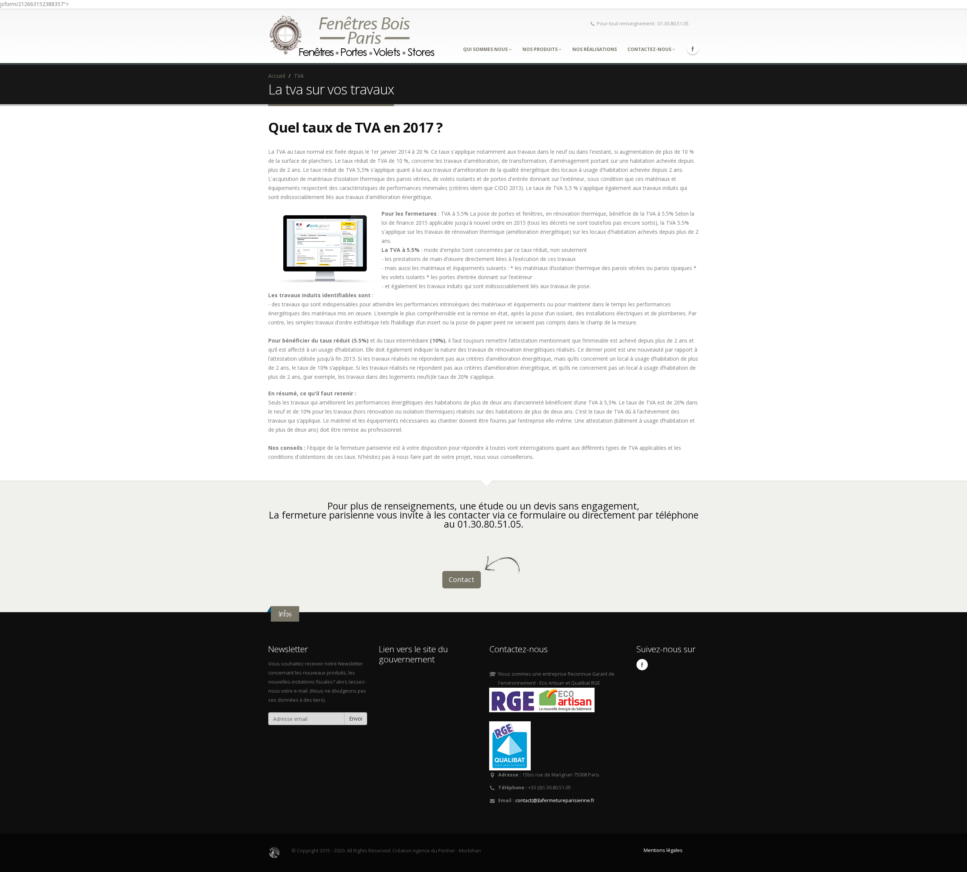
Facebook (692, 48)
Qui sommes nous (486, 49)
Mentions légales (663, 850)
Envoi (355, 718)
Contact (461, 579)
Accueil (276, 75)
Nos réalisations (594, 49)
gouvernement (407, 659)
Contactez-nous (649, 49)
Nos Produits (540, 49)
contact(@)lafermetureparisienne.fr (555, 800)
